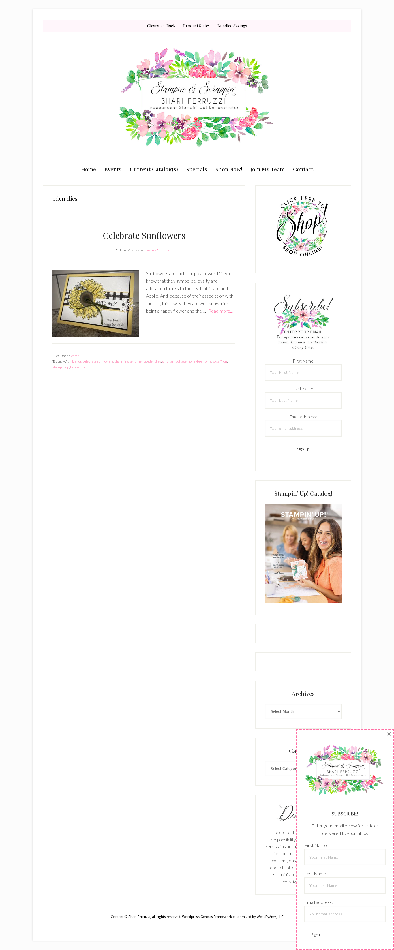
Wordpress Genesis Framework (207, 917)
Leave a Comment (158, 250)
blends (77, 361)
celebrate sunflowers (98, 361)
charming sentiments (130, 361)
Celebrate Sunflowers (144, 235)
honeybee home (199, 361)
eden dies (154, 361)
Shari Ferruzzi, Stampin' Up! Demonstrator (197, 97)
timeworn (77, 367)
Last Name (303, 388)
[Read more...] (220, 310)
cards (75, 356)
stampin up (60, 367)
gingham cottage (174, 361)
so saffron (220, 361)
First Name (303, 360)
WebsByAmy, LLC (270, 917)
